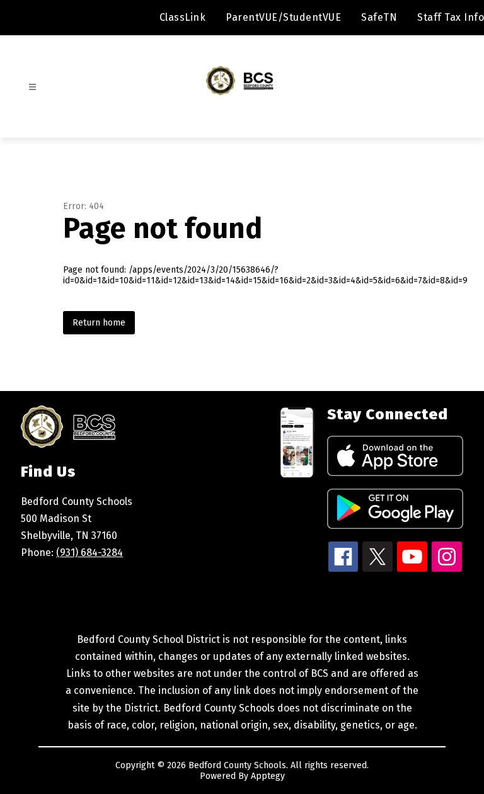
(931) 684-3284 (89, 553)
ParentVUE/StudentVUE (283, 17)
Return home (98, 322)
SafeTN (379, 17)
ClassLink (182, 17)
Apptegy (268, 776)
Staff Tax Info (450, 17)
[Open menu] (32, 87)
